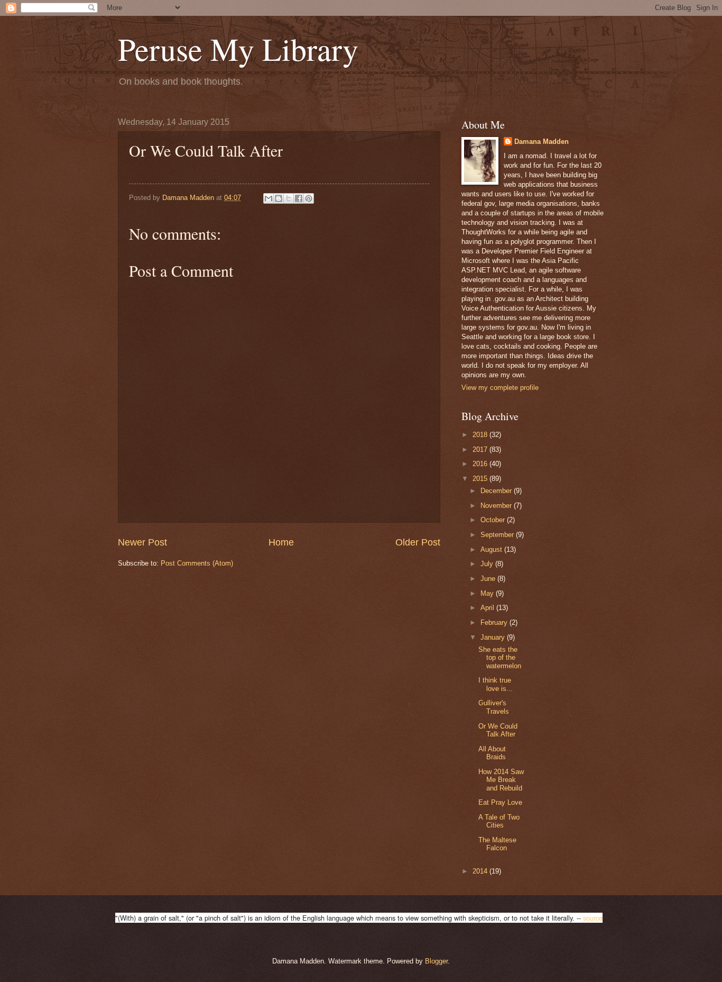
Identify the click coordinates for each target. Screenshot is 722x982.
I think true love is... (495, 684)
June (488, 579)
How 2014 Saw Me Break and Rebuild (501, 780)
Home (281, 542)
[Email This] (268, 198)
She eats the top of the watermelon (499, 657)
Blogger (436, 961)
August (492, 549)
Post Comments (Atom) (197, 563)
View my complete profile (500, 388)
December (497, 491)
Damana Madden (541, 142)
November (497, 506)
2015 (481, 479)
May (488, 593)
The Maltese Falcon (497, 844)
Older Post (417, 542)
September (498, 535)
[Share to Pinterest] (308, 198)
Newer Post (142, 542)
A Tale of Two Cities (499, 821)
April (488, 608)
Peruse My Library (238, 49)
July (487, 564)
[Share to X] (288, 198)
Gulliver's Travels (493, 707)
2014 (481, 871)
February (495, 622)
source (593, 918)
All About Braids (492, 753)
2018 (481, 435)
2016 (481, 464)
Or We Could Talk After (497, 730)
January (493, 637)
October (493, 520)
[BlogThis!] (278, 198)
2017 (481, 449)
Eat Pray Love (500, 802)
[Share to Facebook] (298, 198)
